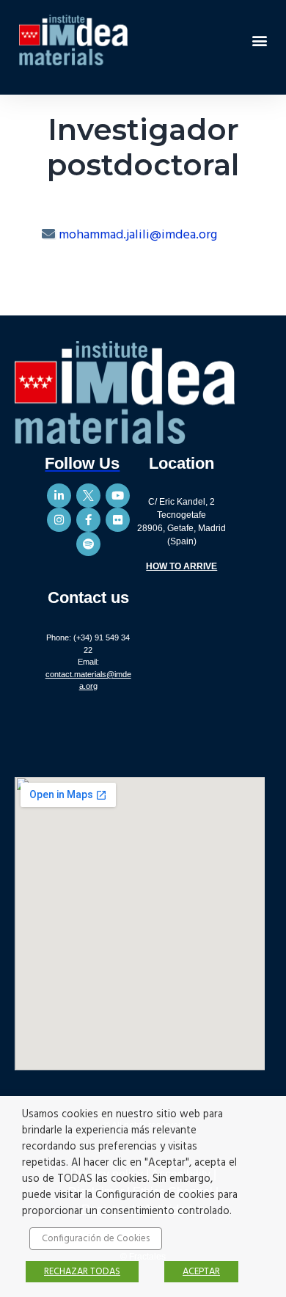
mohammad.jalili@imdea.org (138, 235)
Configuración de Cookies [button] (96, 1238)
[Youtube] (118, 495)
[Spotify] (88, 544)
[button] (259, 40)
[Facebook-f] (88, 520)
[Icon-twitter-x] (88, 495)
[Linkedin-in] (59, 495)
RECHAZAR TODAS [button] (82, 1271)
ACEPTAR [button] (201, 1271)
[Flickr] (118, 520)
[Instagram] (59, 520)
